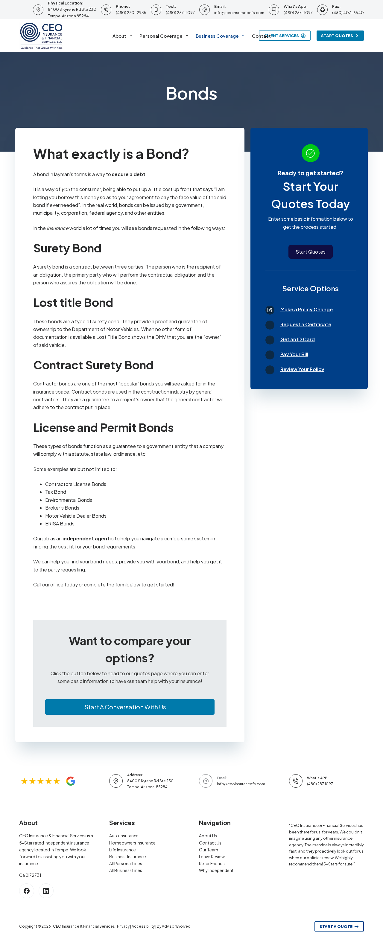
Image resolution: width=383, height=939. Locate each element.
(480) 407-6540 (348, 12)
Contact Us (210, 842)
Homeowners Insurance (132, 842)
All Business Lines (125, 870)
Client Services (281, 35)
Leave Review (212, 856)
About (119, 36)
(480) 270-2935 (131, 12)
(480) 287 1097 (320, 784)
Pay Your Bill (294, 354)
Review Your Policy (302, 369)
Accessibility (143, 926)
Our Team (208, 849)
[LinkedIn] (46, 890)
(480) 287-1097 (180, 12)
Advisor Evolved (176, 926)
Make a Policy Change (306, 309)
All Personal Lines (125, 863)
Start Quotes (337, 35)
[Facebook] (26, 890)
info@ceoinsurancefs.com (239, 12)
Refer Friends (212, 863)
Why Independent (216, 870)
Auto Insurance (124, 835)
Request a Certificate (305, 324)
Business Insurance (127, 856)
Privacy (123, 926)
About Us (208, 835)
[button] (129, 707)
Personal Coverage (161, 36)
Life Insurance (122, 849)
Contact (261, 36)
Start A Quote (336, 926)
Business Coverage (217, 36)
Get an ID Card (297, 339)
